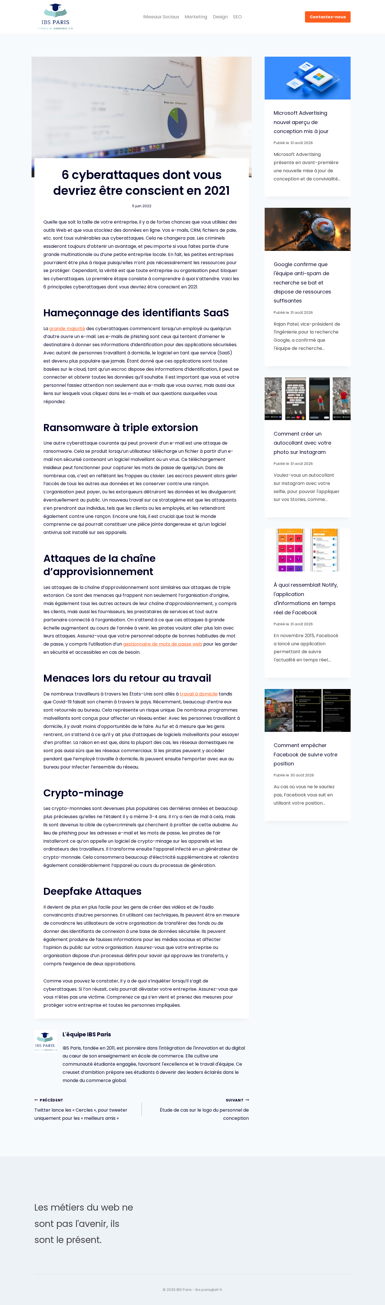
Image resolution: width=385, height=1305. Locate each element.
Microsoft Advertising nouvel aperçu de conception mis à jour (301, 122)
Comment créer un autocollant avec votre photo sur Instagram (302, 443)
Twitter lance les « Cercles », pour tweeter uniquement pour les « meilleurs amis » (80, 1110)
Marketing (196, 17)
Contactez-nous (328, 17)
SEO (237, 17)
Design (220, 17)
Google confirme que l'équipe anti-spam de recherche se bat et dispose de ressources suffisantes (302, 282)
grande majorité (67, 328)
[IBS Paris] (55, 17)
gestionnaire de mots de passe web (162, 644)
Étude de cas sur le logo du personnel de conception (204, 1110)
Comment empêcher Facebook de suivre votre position (305, 754)
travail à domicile (199, 694)
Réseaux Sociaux (161, 17)
